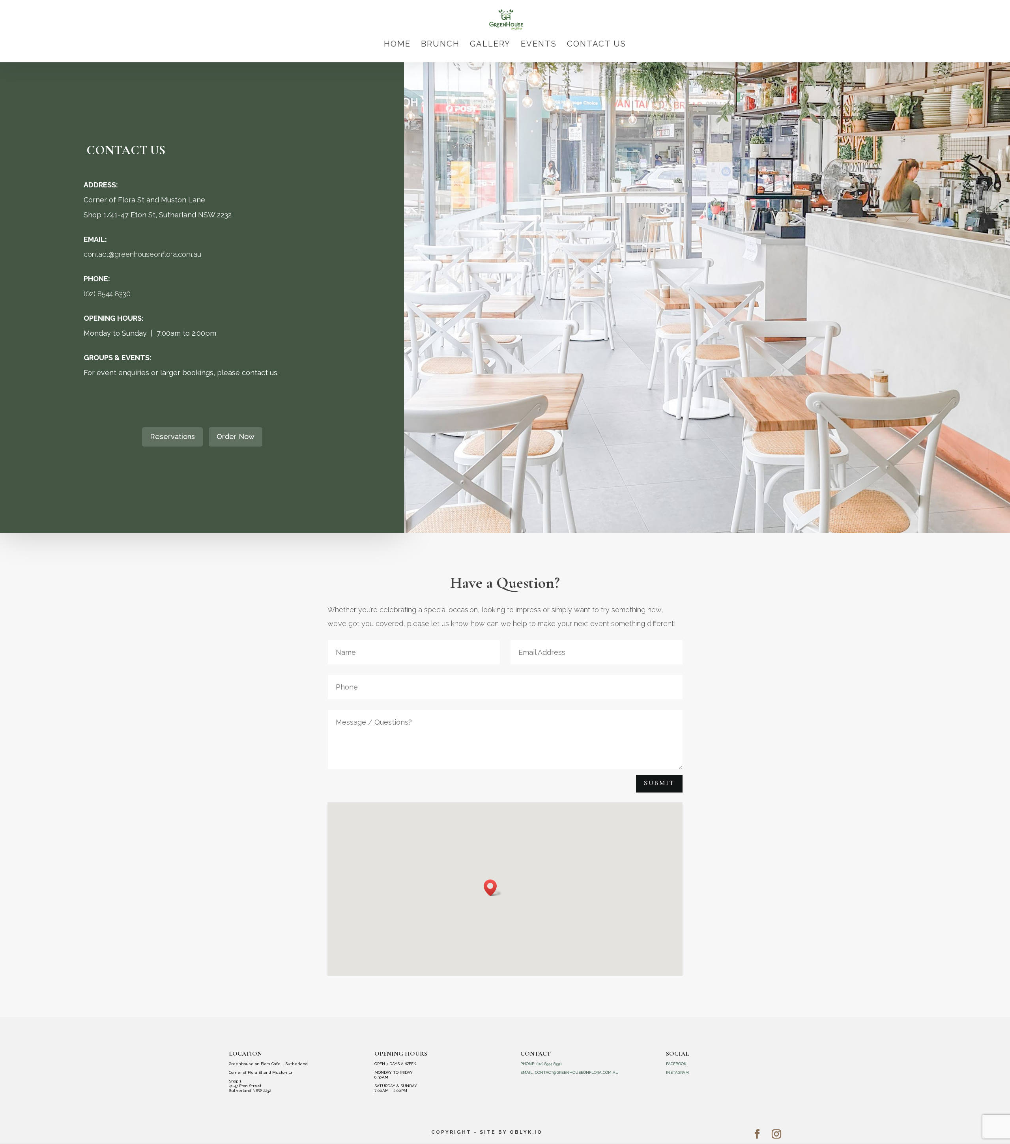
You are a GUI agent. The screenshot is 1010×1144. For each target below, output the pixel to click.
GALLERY (490, 45)
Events (539, 45)
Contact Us (596, 45)
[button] (493, 887)
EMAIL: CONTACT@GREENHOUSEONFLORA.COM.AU (569, 1072)
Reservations (172, 436)
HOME (397, 45)
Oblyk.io (526, 1132)
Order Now (235, 436)
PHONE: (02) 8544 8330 (541, 1064)
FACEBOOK (676, 1064)
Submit (659, 783)
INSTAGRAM (677, 1072)
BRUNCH (440, 45)
